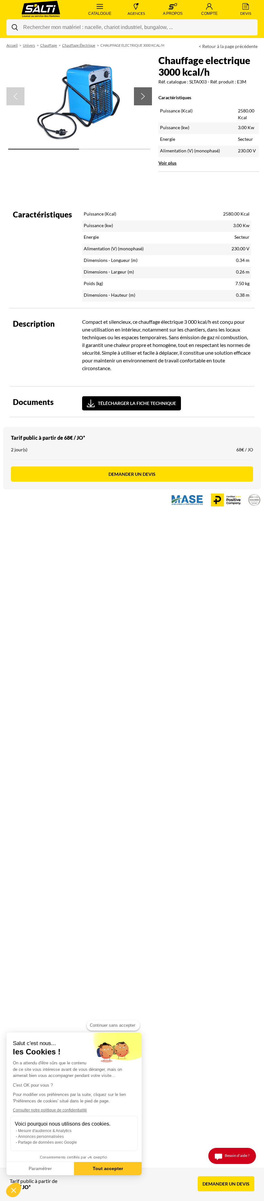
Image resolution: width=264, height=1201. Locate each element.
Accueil (12, 45)
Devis (246, 13)
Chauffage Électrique (78, 45)
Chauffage (48, 45)
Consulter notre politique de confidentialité (50, 1110)
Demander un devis (132, 474)
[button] (15, 96)
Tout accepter (108, 1168)
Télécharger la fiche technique (137, 403)
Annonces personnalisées (41, 1136)
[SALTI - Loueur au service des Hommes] (40, 10)
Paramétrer (40, 1168)
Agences (136, 13)
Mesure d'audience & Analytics (44, 1131)
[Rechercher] (15, 27)
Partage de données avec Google (47, 1142)
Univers (29, 45)
